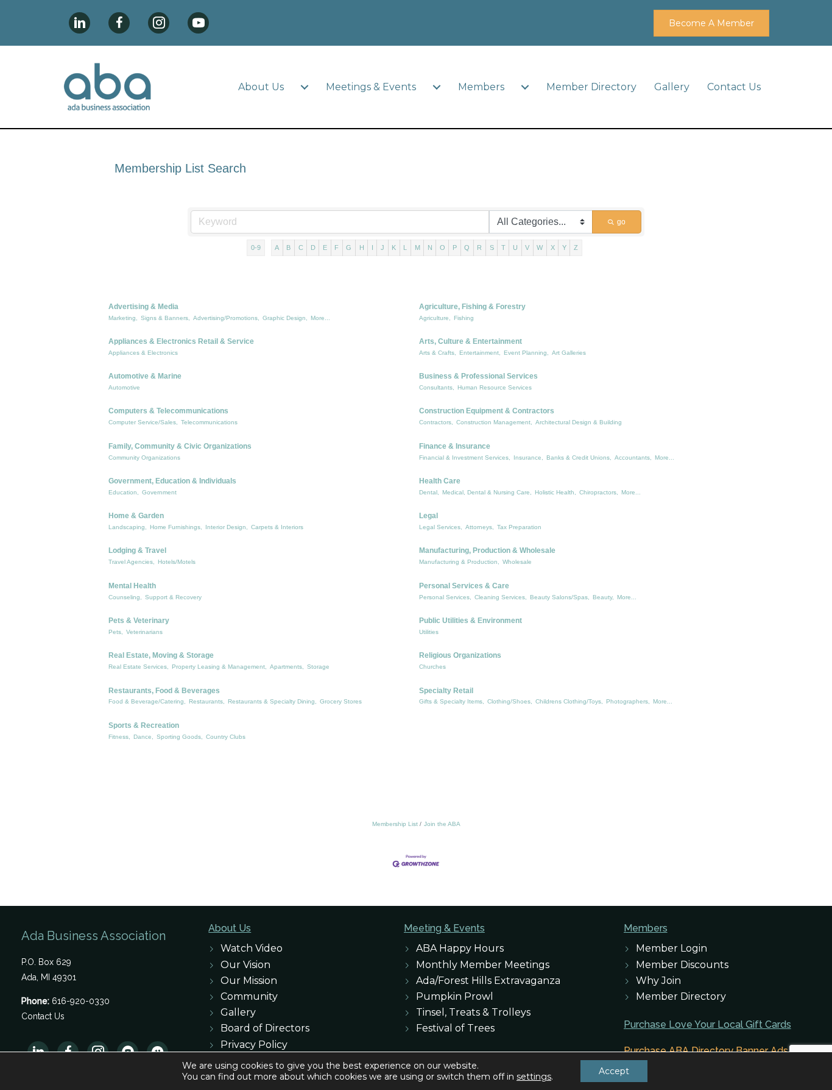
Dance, (143, 736)
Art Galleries (569, 352)
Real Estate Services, (138, 666)
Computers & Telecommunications (168, 411)
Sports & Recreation (143, 725)
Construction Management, (494, 422)
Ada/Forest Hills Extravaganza (488, 980)
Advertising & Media (143, 306)
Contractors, (436, 422)
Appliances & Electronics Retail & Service (181, 341)
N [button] (430, 247)
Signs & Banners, (165, 318)
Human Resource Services (494, 387)
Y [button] (564, 247)
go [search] (621, 222)
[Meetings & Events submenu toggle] (437, 87)
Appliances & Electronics (143, 352)
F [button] (336, 247)
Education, (123, 492)
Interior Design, (226, 527)
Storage (318, 666)
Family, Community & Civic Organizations (180, 446)
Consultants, (436, 387)
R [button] (479, 247)
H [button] (361, 247)
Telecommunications (209, 422)
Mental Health (132, 586)
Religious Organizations (460, 655)
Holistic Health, (555, 492)
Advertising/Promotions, (226, 318)
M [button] (417, 247)
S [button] (492, 247)
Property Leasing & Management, (219, 666)
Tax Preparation (519, 527)
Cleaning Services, (500, 597)
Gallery (671, 87)
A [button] (277, 247)
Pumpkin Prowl (454, 996)
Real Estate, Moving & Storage (161, 655)
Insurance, (528, 457)
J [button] (382, 247)
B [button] (288, 247)
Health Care (439, 481)
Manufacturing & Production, (459, 561)
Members (481, 87)
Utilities (429, 632)
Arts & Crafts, (437, 352)
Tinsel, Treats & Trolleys (473, 1012)
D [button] (313, 247)
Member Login (671, 948)
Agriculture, (435, 318)
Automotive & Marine (145, 376)
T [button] (503, 247)
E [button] (325, 247)
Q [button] (467, 247)
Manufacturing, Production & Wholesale (487, 550)
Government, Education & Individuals (172, 481)
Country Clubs (225, 736)
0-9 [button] (256, 247)
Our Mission (248, 980)
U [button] (515, 247)
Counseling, (125, 597)
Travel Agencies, (131, 561)
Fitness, (119, 736)
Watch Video (251, 948)
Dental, (429, 492)
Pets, (115, 632)
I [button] (372, 247)
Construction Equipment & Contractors (486, 411)
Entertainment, (480, 352)
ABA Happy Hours (460, 948)
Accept (614, 1071)
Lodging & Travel (137, 550)
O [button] (442, 247)
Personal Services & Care (464, 586)
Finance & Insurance (454, 446)
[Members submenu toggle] (525, 87)
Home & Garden (136, 515)
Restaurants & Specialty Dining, (272, 701)
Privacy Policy (253, 1044)
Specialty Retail (446, 690)
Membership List (395, 824)
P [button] (455, 247)
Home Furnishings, (176, 527)
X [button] (553, 247)
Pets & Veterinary (138, 620)
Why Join (658, 980)
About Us (261, 87)
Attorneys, (479, 527)
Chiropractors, (598, 492)
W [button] (540, 247)
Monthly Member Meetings (482, 965)
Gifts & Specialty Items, (451, 701)
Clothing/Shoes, (509, 701)
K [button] (394, 247)
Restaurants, (207, 701)
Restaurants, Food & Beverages (164, 690)
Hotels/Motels (177, 561)
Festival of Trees (455, 1028)
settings (533, 1076)
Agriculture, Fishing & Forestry (472, 306)
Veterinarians (144, 632)
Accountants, (633, 457)
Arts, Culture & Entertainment (470, 341)
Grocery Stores (341, 701)
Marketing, (123, 318)
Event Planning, (526, 352)
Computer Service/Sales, (143, 422)
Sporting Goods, (180, 736)
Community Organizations (144, 457)
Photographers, (628, 701)
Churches (432, 666)
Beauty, (603, 597)
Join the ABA (442, 824)
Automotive (124, 387)
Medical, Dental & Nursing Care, (487, 492)
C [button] (300, 247)
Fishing (464, 318)
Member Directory (591, 87)
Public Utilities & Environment (470, 620)
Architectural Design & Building (578, 422)
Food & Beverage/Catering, (147, 701)
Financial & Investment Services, (464, 457)
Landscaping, (127, 527)
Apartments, (287, 666)
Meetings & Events (371, 87)
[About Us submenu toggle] (304, 87)
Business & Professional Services (478, 376)
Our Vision (245, 965)
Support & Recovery (173, 597)
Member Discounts (682, 965)
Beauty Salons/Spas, (560, 597)
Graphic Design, (285, 318)
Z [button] (576, 247)
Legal (428, 515)
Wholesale (517, 561)
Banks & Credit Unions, (579, 457)
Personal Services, (445, 597)
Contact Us (734, 87)
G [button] (348, 247)
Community (249, 996)
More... (320, 318)
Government (159, 492)
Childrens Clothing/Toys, (569, 701)
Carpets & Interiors (277, 527)
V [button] (527, 247)
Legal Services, (440, 527)
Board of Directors (264, 1028)
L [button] (405, 247)
